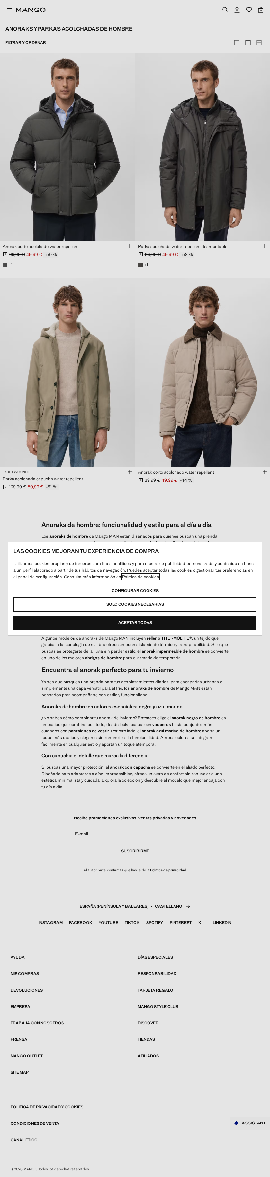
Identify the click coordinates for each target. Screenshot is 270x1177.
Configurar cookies (135, 590)
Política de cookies (140, 576)
